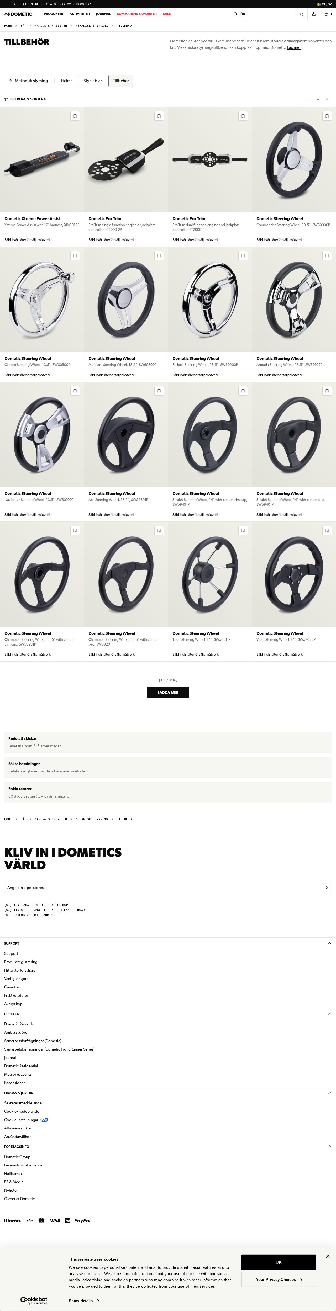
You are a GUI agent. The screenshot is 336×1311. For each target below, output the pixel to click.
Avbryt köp (13, 1003)
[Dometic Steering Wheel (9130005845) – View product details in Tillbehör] (126, 314)
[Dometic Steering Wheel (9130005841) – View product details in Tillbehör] (126, 452)
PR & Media (30, 1181)
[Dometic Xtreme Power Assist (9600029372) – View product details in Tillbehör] (42, 177)
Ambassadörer (16, 1032)
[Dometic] (18, 14)
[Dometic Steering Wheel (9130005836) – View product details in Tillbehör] (42, 592)
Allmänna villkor (17, 1128)
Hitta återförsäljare (19, 970)
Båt (23, 25)
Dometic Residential (37, 1065)
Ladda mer (168, 692)
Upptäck (11, 1014)
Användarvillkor (17, 1136)
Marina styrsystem (51, 25)
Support (11, 943)
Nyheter (27, 1190)
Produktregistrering (21, 962)
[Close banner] (328, 1256)
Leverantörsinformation (23, 1165)
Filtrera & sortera (28, 99)
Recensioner (14, 1082)
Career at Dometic (36, 1198)
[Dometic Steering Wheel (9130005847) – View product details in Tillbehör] (294, 177)
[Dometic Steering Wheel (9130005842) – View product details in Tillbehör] (42, 452)
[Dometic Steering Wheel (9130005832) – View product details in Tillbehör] (294, 592)
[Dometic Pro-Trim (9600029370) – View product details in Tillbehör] (126, 177)
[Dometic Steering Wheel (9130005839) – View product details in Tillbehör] (210, 452)
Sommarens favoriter (137, 14)
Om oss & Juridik (18, 1093)
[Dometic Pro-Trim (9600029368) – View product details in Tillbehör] (210, 177)
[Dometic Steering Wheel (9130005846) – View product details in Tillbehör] (42, 314)
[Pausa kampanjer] (7, 4)
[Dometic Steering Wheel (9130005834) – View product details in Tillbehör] (126, 592)
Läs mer (294, 47)
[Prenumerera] (326, 887)
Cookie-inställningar (21, 1119)
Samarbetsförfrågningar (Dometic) (32, 1040)
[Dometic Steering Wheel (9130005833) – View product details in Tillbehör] (210, 592)
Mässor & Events (18, 1074)
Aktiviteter (80, 14)
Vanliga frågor (16, 978)
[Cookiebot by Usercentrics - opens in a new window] (34, 1301)
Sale (167, 14)
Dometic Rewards (19, 1024)
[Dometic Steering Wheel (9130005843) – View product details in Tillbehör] (294, 314)
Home (8, 25)
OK (279, 1262)
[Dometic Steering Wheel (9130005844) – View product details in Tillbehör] (210, 314)
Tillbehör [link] (125, 25)
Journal (103, 14)
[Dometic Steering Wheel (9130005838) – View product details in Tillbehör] (294, 452)
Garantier (12, 987)
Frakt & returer (16, 995)
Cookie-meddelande (21, 1111)
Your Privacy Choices (276, 1279)
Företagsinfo (16, 1147)
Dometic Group (34, 1156)
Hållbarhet (13, 1173)
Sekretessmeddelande (23, 1103)
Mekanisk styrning (92, 25)
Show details (81, 1300)
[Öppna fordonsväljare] (301, 14)
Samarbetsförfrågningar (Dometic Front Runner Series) (49, 1049)
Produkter (53, 14)
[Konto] (313, 14)
